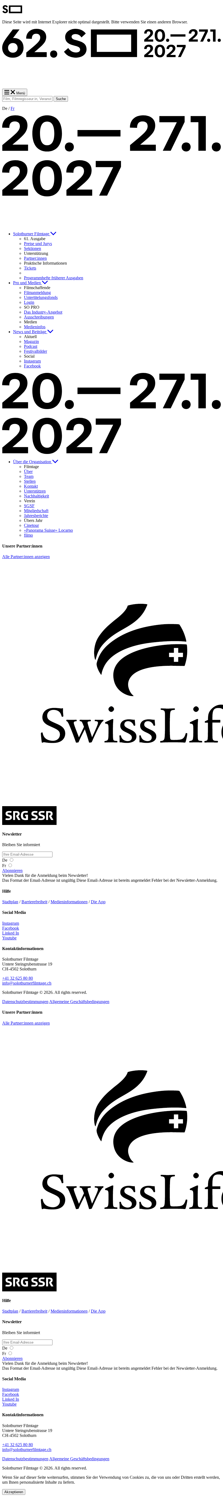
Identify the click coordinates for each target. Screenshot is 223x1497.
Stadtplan (10, 901)
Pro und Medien (27, 282)
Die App (98, 901)
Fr (12, 108)
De (5, 860)
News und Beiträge (30, 331)
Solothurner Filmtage (31, 233)
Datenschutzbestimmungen (25, 1001)
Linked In (10, 933)
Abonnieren (12, 870)
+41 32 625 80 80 (17, 978)
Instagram (10, 923)
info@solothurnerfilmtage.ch (26, 983)
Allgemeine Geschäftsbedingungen (79, 1001)
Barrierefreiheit (34, 901)
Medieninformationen (69, 901)
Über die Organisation (32, 461)
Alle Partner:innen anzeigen (26, 556)
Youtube (9, 938)
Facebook (10, 928)
